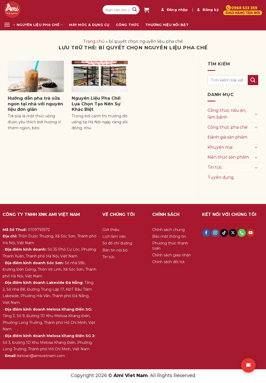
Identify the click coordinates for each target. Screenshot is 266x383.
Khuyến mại (220, 147)
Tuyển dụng (221, 177)
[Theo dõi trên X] (233, 233)
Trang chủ (94, 41)
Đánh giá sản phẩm (227, 137)
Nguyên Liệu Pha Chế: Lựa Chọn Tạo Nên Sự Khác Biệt (96, 103)
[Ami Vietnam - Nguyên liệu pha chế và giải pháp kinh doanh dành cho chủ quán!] (49, 9)
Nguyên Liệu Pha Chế (38, 25)
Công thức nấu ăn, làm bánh (227, 114)
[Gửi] (134, 9)
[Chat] (248, 365)
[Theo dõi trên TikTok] (224, 233)
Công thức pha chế (228, 127)
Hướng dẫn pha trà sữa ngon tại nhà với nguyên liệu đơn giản (35, 103)
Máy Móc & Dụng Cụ (89, 25)
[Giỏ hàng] (146, 10)
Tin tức (215, 167)
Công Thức (127, 25)
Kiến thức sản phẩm (228, 157)
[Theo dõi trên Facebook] (206, 233)
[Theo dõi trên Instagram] (215, 233)
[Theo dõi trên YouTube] (251, 233)
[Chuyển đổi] (256, 114)
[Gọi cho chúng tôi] (242, 233)
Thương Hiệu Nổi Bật (167, 25)
